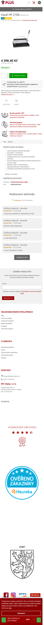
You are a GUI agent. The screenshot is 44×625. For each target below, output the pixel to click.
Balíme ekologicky (6, 323)
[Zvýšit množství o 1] (8, 74)
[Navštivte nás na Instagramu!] (13, 595)
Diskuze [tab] (10, 142)
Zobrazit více (22, 257)
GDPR (3, 350)
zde (10, 608)
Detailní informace (6, 94)
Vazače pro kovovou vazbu (19, 182)
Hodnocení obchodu (22, 194)
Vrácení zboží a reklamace (9, 352)
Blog (2, 315)
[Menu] (39, 3)
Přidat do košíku (19, 76)
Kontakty (4, 326)
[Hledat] (29, 3)
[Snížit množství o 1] (8, 77)
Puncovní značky (6, 318)
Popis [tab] (4, 142)
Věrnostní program (7, 329)
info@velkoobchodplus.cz (10, 375)
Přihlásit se (8, 298)
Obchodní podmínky (7, 347)
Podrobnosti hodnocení (29, 20)
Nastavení (21, 613)
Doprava (3, 358)
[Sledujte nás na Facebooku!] (6, 595)
